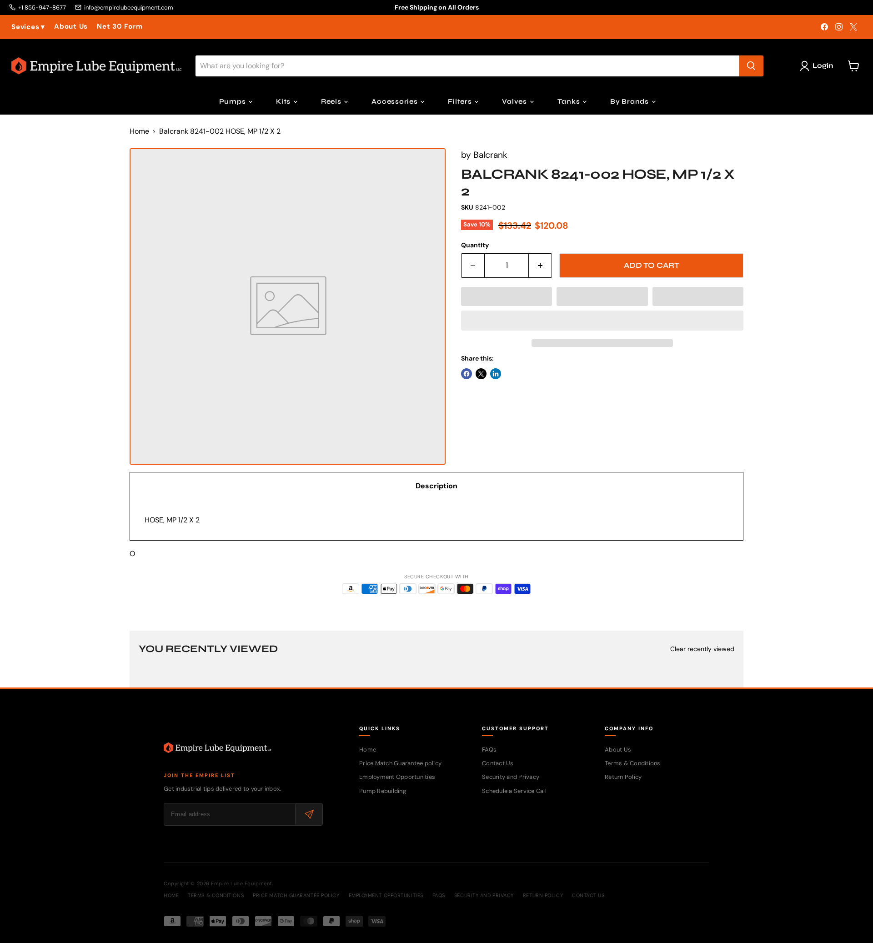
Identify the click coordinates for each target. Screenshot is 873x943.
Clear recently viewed (702, 648)
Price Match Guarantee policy (400, 763)
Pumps (233, 101)
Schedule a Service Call (514, 791)
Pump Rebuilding (382, 791)
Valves (515, 101)
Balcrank (490, 155)
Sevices (28, 27)
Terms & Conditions (633, 763)
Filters (460, 101)
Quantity (475, 245)
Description (436, 486)
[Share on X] (481, 373)
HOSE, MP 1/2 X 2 (172, 520)
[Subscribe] (308, 814)
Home (139, 131)
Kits (284, 101)
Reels (332, 101)
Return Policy (623, 777)
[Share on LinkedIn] (495, 373)
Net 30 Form (119, 26)
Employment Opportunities (397, 777)
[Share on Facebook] (466, 373)
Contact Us (498, 763)
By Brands (630, 101)
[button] (506, 296)
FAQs (489, 749)
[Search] (751, 65)
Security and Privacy (510, 777)
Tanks (569, 101)
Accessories (395, 101)
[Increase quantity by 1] (540, 265)
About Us (71, 26)
